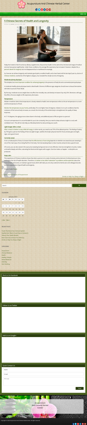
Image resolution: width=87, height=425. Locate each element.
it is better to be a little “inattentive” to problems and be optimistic (54, 160)
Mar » (8, 220)
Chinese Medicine (7, 253)
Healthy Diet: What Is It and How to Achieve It (15, 233)
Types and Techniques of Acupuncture (15, 175)
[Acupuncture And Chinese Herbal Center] (43, 3)
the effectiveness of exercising (40, 141)
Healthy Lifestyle (6, 257)
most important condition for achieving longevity (29, 82)
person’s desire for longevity (12, 69)
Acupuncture (5, 250)
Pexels (15, 169)
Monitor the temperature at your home (16, 108)
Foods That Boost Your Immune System (13, 231)
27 (10, 215)
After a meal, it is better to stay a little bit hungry (18, 129)
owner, (13, 24)
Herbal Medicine (6, 259)
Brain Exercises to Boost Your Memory (13, 237)
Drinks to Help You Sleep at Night (73, 176)
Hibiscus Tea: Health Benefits (10, 235)
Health (4, 255)
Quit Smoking (6, 264)
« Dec (3, 220)
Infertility (4, 262)
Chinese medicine (9, 76)
